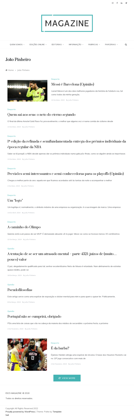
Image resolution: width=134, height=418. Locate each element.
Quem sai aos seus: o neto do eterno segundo (41, 115)
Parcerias (110, 44)
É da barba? (60, 348)
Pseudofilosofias (19, 290)
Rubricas (93, 44)
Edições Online (37, 44)
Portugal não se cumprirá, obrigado (34, 317)
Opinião (10, 248)
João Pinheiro (73, 100)
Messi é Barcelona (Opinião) (72, 84)
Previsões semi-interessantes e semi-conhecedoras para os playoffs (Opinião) (65, 174)
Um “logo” (15, 200)
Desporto (55, 79)
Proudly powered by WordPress (20, 411)
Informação (75, 44)
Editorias (57, 44)
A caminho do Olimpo (24, 227)
